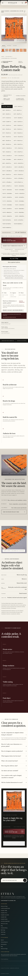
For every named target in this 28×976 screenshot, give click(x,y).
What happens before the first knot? (11, 756)
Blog (2, 925)
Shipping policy (8, 277)
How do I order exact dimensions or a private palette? (11, 745)
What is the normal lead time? (9, 761)
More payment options (14, 262)
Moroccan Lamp (4, 923)
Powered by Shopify (5, 973)
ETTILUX (7, 894)
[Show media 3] (10, 50)
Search (2, 940)
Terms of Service (4, 942)
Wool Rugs (3, 932)
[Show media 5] (17, 50)
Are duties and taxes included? (9, 770)
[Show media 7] (24, 50)
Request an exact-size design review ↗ (13, 310)
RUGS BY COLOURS (5, 915)
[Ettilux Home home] (12, 2)
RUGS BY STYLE (4, 912)
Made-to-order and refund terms (17, 277)
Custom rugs (8, 56)
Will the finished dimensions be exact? (12, 782)
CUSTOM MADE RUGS (5, 908)
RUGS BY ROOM (4, 919)
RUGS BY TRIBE (4, 910)
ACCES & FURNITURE (5, 921)
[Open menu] (2, 2)
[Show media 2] (6, 50)
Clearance (3, 934)
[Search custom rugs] (22, 2)
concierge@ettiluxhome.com (8, 900)
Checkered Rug (4, 927)
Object (3, 45)
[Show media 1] (2, 50)
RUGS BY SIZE (3, 917)
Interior (9, 45)
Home (2, 56)
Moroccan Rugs (4, 906)
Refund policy (4, 944)
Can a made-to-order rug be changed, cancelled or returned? (11, 776)
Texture (15, 45)
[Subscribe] (26, 959)
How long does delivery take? (9, 765)
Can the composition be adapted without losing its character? (12, 733)
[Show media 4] (13, 50)
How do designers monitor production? (12, 751)
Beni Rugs (3, 930)
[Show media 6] (21, 50)
